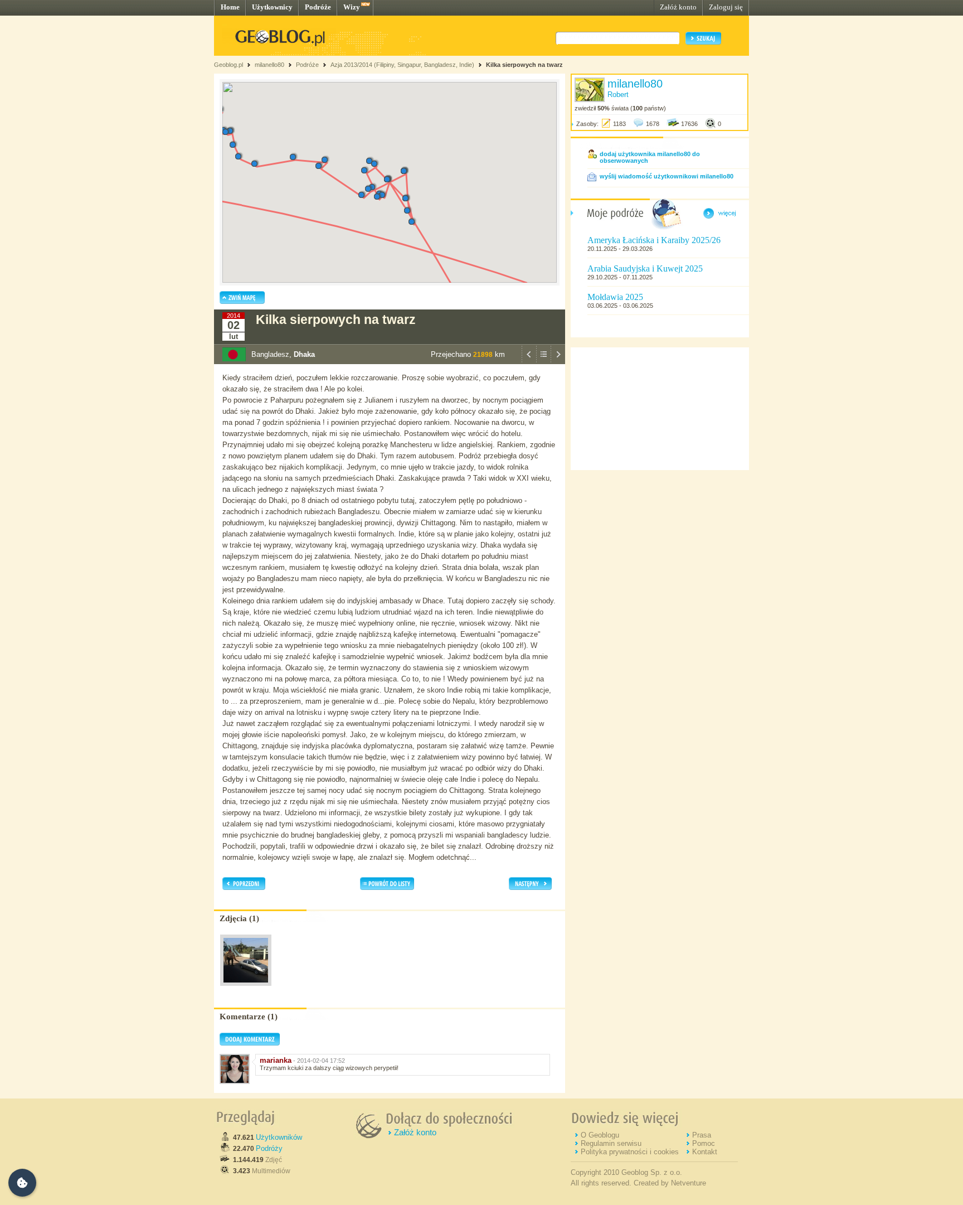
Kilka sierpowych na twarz (524, 64)
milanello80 (269, 64)
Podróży (269, 1148)
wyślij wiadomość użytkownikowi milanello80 (666, 176)
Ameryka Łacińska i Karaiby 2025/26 (654, 240)
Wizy (351, 7)
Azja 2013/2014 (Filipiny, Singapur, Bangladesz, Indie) (402, 64)
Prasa (701, 1135)
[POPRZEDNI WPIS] (529, 361)
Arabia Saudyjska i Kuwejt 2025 (645, 268)
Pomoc (703, 1143)
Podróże (318, 7)
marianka (275, 1060)
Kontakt (704, 1152)
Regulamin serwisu (611, 1143)
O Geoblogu (600, 1135)
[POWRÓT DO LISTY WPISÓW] (543, 361)
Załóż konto (678, 7)
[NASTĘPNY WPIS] (558, 361)
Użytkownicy (272, 7)
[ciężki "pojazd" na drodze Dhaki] (245, 988)
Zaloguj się (726, 7)
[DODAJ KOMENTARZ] (250, 1043)
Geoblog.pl (228, 64)
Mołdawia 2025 (615, 297)
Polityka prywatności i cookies (630, 1152)
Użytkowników (279, 1137)
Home (230, 7)
